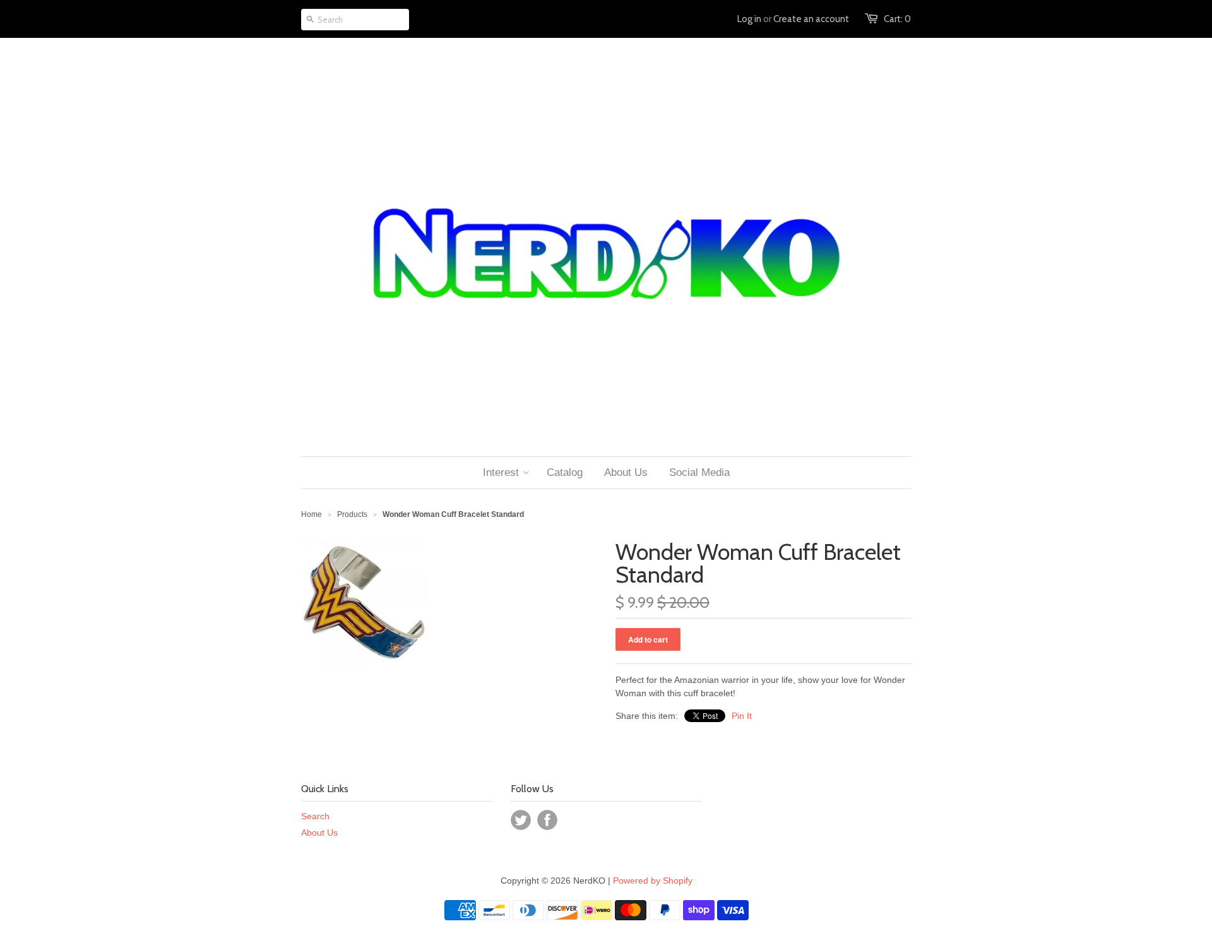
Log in (749, 19)
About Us (319, 832)
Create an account (811, 19)
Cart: (897, 19)
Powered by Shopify (652, 880)
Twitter (521, 820)
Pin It (742, 716)
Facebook (547, 820)
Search (315, 816)
